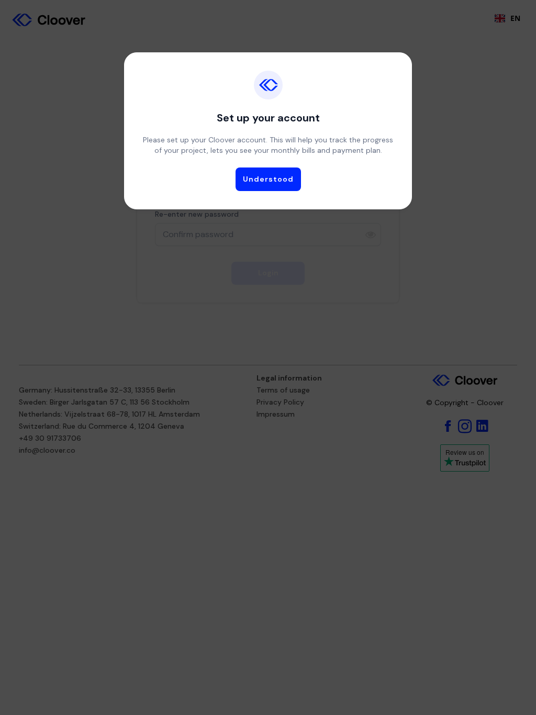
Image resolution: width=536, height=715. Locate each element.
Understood (268, 179)
